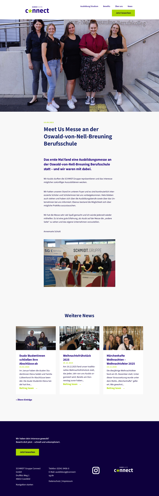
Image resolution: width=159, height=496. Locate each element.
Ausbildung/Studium (89, 6)
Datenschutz (54, 481)
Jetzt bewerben (123, 13)
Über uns (119, 6)
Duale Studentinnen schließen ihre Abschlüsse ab (32, 360)
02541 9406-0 (63, 468)
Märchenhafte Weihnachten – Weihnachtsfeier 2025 (121, 360)
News (130, 6)
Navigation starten (24, 484)
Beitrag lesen (26, 388)
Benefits (106, 6)
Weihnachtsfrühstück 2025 (77, 358)
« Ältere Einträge (24, 399)
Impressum (67, 481)
